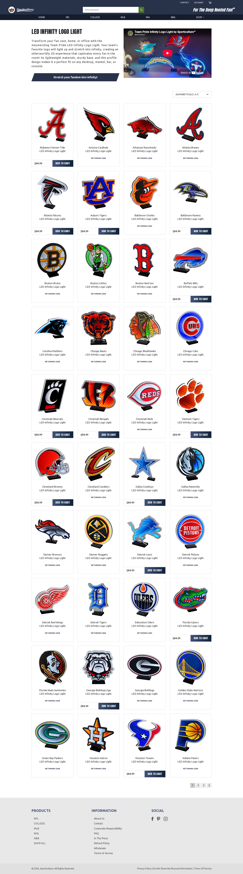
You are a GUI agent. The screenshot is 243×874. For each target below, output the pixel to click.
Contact (184, 2)
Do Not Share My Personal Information (172, 868)
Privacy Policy (144, 868)
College (95, 17)
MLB (123, 17)
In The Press (101, 838)
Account (198, 2)
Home (42, 17)
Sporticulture (46, 868)
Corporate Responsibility (108, 828)
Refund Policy (102, 843)
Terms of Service (103, 853)
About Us (99, 818)
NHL (148, 17)
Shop (199, 17)
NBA (173, 17)
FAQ (96, 833)
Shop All (40, 843)
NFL (68, 17)
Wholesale (100, 848)
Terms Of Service (203, 868)
